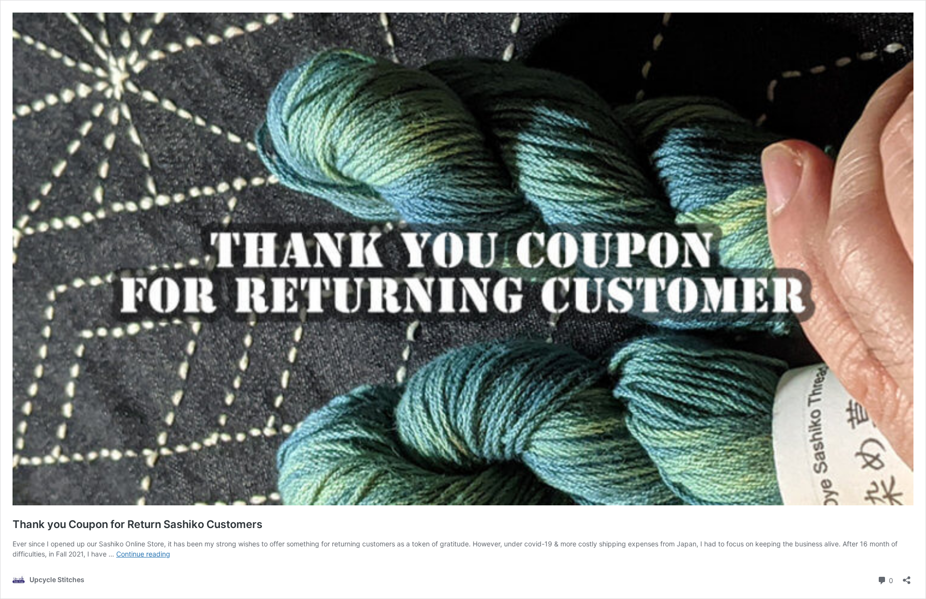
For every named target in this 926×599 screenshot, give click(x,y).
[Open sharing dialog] (906, 577)
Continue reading (143, 554)
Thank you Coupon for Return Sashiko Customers (137, 524)
